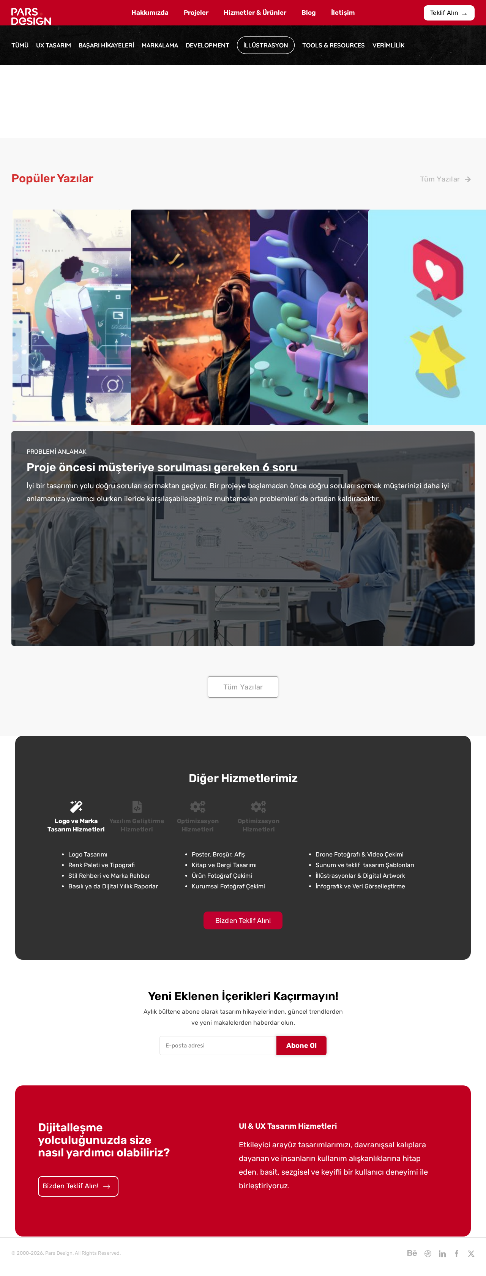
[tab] (76, 817)
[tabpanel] (243, 871)
